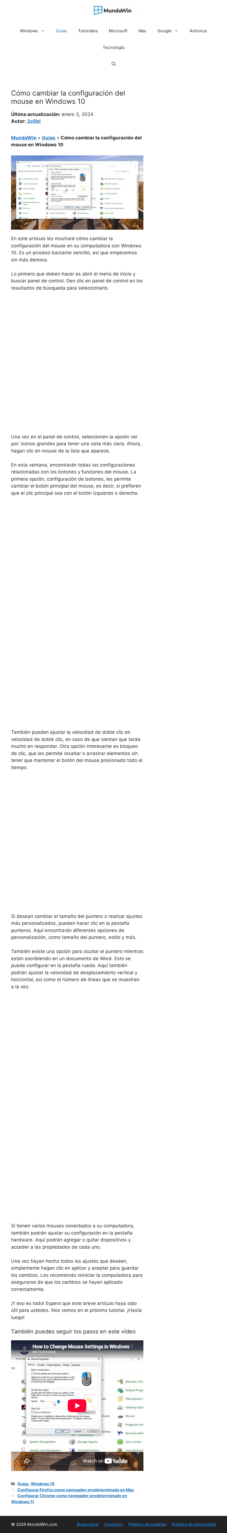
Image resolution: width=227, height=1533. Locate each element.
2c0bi (34, 121)
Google (165, 30)
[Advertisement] (77, 337)
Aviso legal (88, 1524)
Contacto (113, 1524)
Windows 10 (43, 1483)
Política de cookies (147, 1524)
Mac (142, 30)
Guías (61, 30)
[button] (113, 64)
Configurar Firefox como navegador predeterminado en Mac (75, 1489)
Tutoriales (88, 30)
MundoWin (24, 138)
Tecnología (113, 47)
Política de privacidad (194, 1524)
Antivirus (198, 30)
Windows (29, 30)
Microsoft (118, 30)
